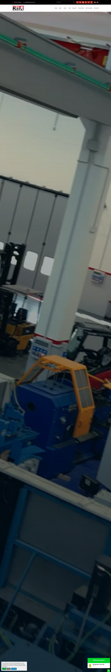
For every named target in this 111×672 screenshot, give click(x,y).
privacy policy (4, 666)
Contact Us (96, 8)
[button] (60, 8)
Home (56, 8)
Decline (8, 668)
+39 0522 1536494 (17, 2)
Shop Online (81, 8)
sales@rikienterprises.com (30, 2)
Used (65, 8)
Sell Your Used (89, 8)
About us (74, 8)
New (60, 8)
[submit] (74, 2)
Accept (4, 668)
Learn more (14, 668)
